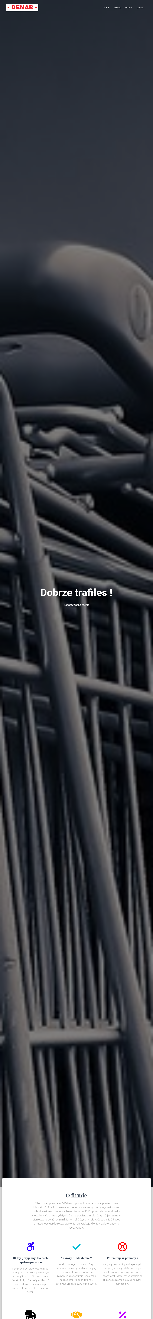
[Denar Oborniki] (22, 7)
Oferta (128, 8)
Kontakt (140, 8)
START (106, 8)
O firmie (117, 8)
